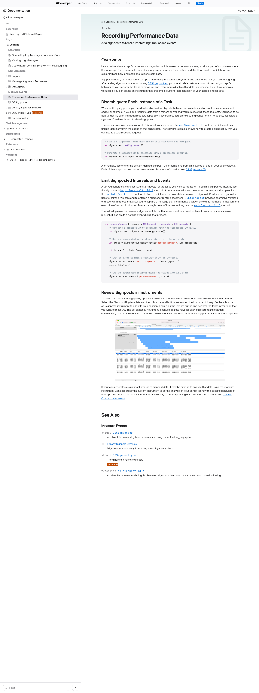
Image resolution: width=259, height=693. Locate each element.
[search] (36, 688)
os (102, 22)
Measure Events (114, 426)
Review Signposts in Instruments (131, 292)
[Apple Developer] (64, 3)
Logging (109, 22)
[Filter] (37, 688)
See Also (110, 415)
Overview (111, 59)
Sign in (200, 3)
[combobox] (37, 687)
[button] (189, 3)
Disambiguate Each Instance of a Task (137, 101)
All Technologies (14, 17)
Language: (242, 10)
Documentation (19, 10)
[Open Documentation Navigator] (5, 10)
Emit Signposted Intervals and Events (136, 180)
